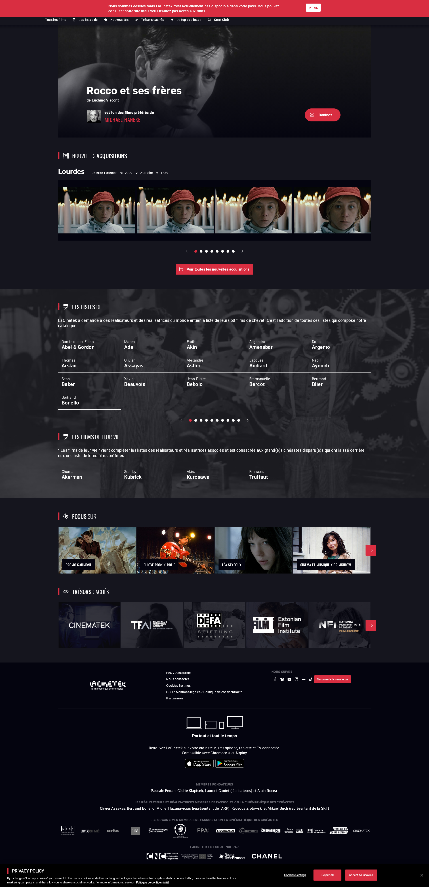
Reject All (328, 875)
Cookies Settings (295, 875)
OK (316, 7)
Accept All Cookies (361, 875)
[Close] (422, 875)
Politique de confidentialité (152, 882)
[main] (214, 875)
